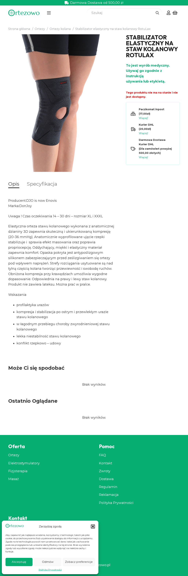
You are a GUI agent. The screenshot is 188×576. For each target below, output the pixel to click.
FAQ (102, 455)
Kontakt (105, 463)
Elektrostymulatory (24, 463)
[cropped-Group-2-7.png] (24, 13)
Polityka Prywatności (50, 569)
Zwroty (104, 471)
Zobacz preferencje (79, 562)
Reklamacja (109, 495)
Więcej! (143, 118)
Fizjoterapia (18, 471)
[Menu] (48, 12)
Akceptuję (19, 562)
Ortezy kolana (60, 29)
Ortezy (40, 29)
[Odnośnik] (168, 12)
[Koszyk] (175, 12)
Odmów (47, 562)
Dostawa (106, 479)
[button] (93, 526)
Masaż (13, 479)
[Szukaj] (157, 12)
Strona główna (19, 29)
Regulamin (108, 487)
